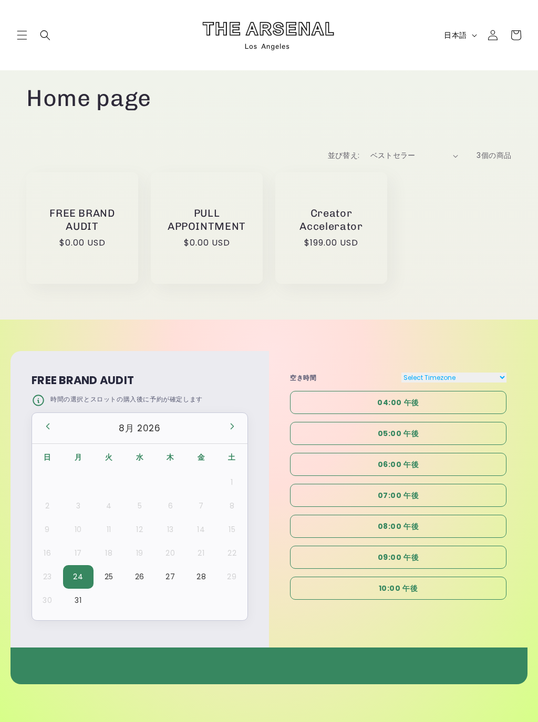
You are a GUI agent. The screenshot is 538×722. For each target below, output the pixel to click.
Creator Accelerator (331, 219)
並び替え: (344, 155)
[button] (22, 35)
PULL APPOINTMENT (207, 219)
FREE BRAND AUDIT (82, 219)
